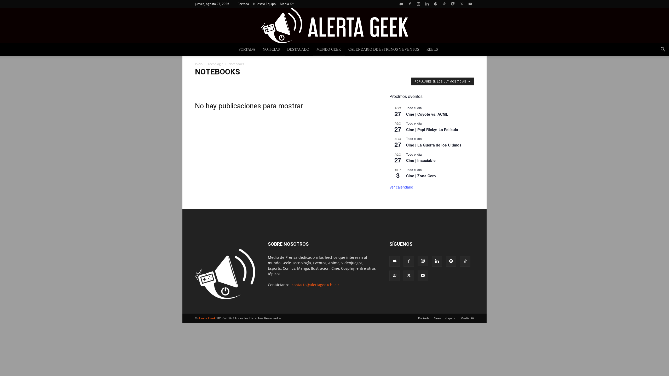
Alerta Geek (207, 318)
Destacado (298, 49)
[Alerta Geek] (334, 25)
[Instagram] (418, 4)
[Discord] (401, 4)
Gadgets (328, 83)
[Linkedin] (427, 4)
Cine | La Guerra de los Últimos (434, 145)
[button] (662, 50)
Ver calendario (401, 187)
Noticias (271, 49)
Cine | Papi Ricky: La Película (432, 129)
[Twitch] (453, 4)
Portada (243, 4)
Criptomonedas (269, 83)
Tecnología (215, 64)
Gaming (345, 83)
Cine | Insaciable (421, 160)
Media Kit (286, 4)
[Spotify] (436, 4)
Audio (201, 83)
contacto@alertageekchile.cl (316, 284)
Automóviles (219, 83)
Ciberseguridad (243, 83)
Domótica (291, 83)
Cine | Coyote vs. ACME (427, 114)
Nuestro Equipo (264, 4)
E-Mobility (311, 83)
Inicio (199, 64)
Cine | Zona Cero (421, 175)
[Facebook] (410, 4)
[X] (461, 4)
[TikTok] (444, 4)
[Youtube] (470, 4)
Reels (432, 49)
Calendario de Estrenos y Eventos (383, 49)
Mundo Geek (328, 49)
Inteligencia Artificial (369, 83)
